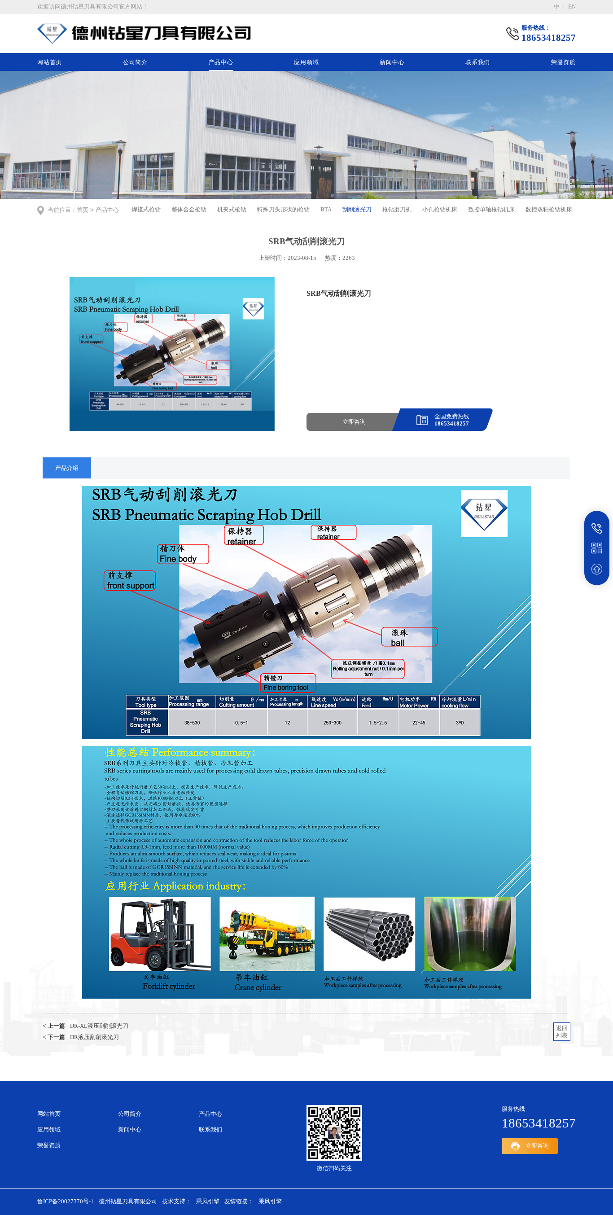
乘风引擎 (207, 1201)
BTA (326, 209)
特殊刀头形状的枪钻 (283, 209)
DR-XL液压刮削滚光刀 (85, 1026)
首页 (82, 209)
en (572, 7)
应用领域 (306, 62)
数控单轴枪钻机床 (491, 209)
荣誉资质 (563, 62)
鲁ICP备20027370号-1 (65, 1201)
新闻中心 (392, 62)
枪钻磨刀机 (397, 209)
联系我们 (477, 62)
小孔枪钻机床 (439, 209)
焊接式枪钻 (146, 209)
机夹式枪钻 (231, 209)
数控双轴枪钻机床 (548, 209)
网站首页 (49, 62)
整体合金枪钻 (188, 209)
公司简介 (135, 62)
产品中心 (221, 62)
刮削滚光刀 (357, 209)
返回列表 (562, 1032)
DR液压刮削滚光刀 (81, 1037)
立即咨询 (354, 422)
